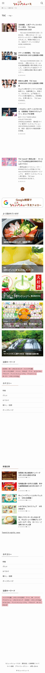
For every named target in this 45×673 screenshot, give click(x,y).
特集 (4, 390)
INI (9, 369)
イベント (18, 371)
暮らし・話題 (7, 405)
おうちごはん (38, 371)
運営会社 (24, 663)
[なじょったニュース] (22, 3)
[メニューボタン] (3, 3)
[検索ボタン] (42, 3)
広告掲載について (34, 663)
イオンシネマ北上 (14, 376)
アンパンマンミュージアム (18, 374)
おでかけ (6, 400)
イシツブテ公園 (28, 369)
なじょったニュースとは (13, 663)
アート (30, 371)
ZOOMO (5, 369)
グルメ (5, 395)
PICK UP (24, 371)
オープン (5, 376)
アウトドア (6, 374)
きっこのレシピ (8, 410)
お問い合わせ (34, 666)
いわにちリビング (17, 369)
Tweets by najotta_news (11, 532)
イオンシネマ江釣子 (8, 371)
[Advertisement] (22, 146)
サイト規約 (10, 666)
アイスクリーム (31, 374)
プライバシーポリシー (22, 666)
